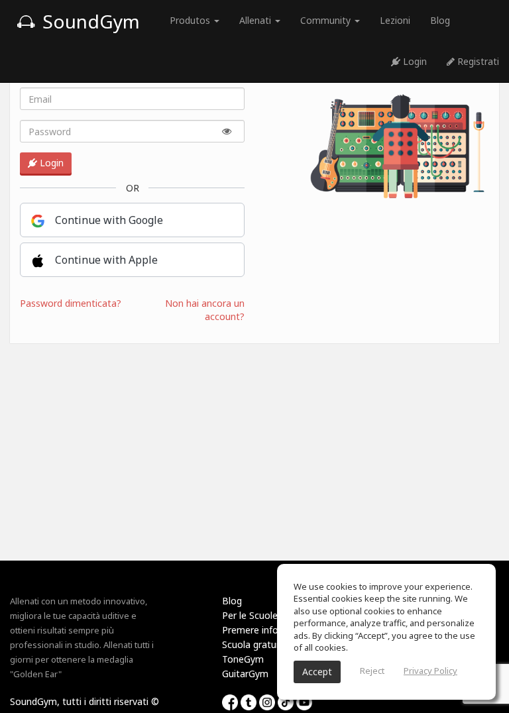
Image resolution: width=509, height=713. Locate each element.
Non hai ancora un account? (205, 310)
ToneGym (243, 659)
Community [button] (326, 20)
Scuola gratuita (255, 644)
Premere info (250, 630)
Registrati (477, 61)
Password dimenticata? (70, 303)
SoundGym (89, 21)
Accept (317, 671)
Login (413, 61)
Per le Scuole (250, 615)
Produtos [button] (191, 20)
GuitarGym (245, 673)
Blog (440, 20)
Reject (372, 671)
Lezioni (395, 20)
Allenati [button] (256, 20)
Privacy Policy (430, 671)
